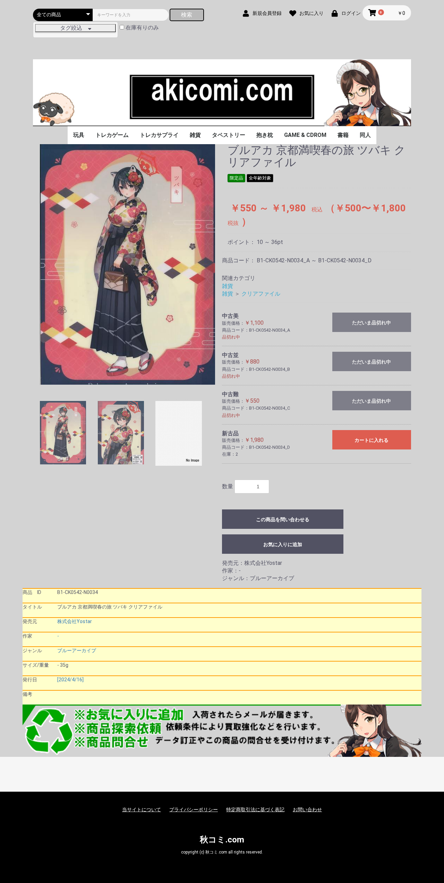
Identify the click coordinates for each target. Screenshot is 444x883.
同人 (365, 135)
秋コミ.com (222, 840)
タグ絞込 (74, 28)
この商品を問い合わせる (282, 519)
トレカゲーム (112, 135)
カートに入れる (371, 440)
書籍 (343, 135)
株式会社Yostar (74, 621)
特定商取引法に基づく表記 (255, 809)
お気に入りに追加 (282, 544)
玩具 (78, 135)
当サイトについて (141, 809)
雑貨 (195, 135)
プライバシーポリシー (193, 809)
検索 (186, 15)
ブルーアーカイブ (76, 650)
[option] (127, 264)
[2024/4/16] (70, 679)
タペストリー (228, 135)
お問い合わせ (307, 809)
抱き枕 (264, 135)
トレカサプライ (159, 135)
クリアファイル (260, 293)
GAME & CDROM (305, 135)
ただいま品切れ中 (371, 322)
